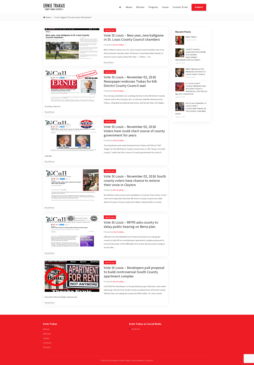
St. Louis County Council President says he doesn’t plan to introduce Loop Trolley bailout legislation (191, 88)
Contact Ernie (180, 7)
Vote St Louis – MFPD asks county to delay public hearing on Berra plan (131, 224)
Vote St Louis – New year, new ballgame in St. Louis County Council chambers (134, 37)
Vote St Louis (110, 30)
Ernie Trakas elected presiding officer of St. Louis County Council (196, 71)
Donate (47, 347)
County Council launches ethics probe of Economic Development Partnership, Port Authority (190, 54)
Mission (140, 7)
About (129, 7)
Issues (165, 7)
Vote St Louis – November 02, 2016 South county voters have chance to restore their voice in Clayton (135, 180)
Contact (47, 342)
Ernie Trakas (191, 37)
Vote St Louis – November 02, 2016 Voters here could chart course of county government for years (134, 130)
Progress (153, 7)
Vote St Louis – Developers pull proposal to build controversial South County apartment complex (134, 271)
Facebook (135, 329)
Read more (109, 62)
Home (48, 17)
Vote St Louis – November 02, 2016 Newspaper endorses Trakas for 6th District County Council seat (130, 81)
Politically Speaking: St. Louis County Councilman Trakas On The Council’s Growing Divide (191, 108)
